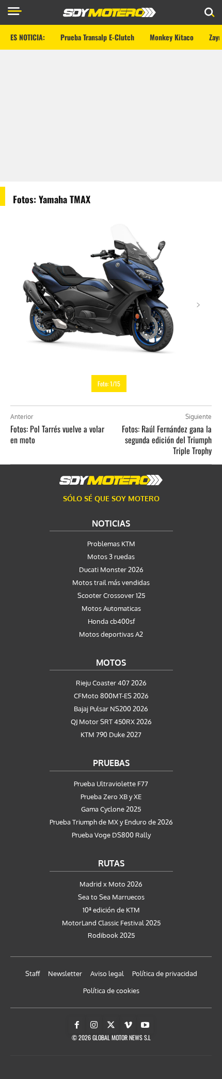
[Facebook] (77, 1025)
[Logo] (109, 12)
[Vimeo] (128, 1025)
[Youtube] (145, 1025)
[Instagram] (94, 1025)
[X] (111, 1025)
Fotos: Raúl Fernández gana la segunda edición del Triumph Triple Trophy (167, 440)
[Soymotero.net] (111, 480)
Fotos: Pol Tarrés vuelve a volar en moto (57, 434)
